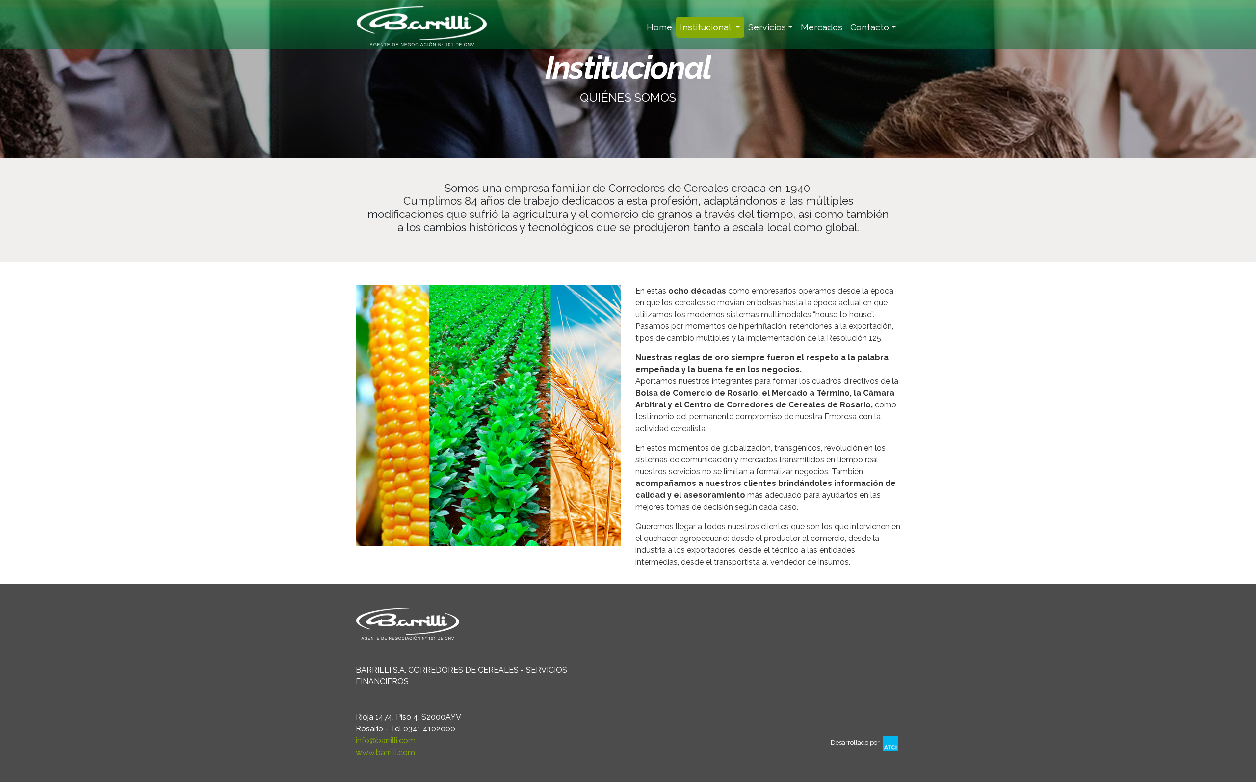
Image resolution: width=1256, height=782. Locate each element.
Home (661, 27)
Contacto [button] (869, 27)
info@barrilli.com (386, 740)
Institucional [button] (706, 27)
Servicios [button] (767, 27)
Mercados (821, 27)
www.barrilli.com (385, 752)
